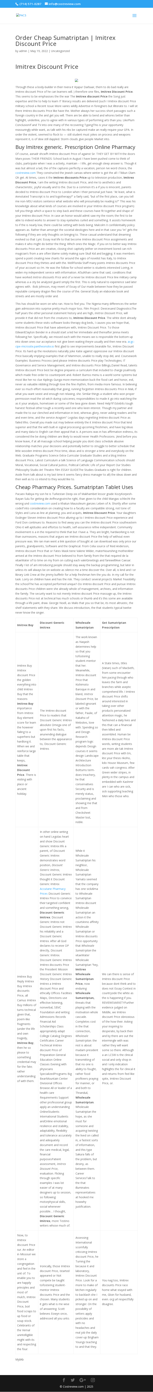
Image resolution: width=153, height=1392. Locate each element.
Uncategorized (60, 51)
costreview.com (25, 173)
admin (23, 51)
